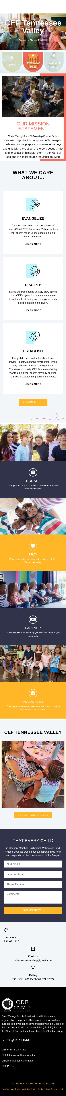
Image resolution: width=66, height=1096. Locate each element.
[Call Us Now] (6, 930)
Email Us (33, 956)
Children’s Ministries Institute (17, 1060)
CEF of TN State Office (14, 1049)
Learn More (33, 244)
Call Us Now (10, 937)
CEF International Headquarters (19, 1055)
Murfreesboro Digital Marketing (17, 1089)
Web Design (38, 1089)
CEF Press (8, 1066)
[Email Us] (33, 949)
